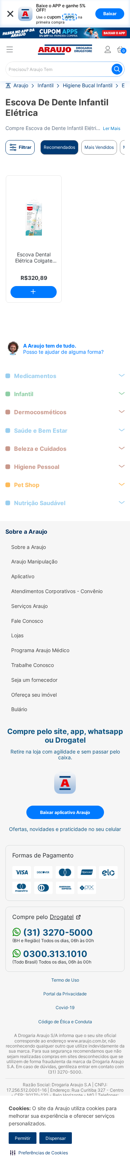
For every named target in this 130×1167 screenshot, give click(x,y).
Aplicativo (22, 576)
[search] (65, 69)
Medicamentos (35, 376)
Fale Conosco (27, 621)
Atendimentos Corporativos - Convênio (57, 591)
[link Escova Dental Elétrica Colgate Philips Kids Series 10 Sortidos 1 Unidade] (34, 217)
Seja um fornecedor (34, 680)
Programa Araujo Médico (40, 650)
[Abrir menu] (9, 50)
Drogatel (62, 917)
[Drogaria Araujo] (65, 50)
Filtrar (25, 147)
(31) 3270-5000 (57, 932)
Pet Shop (26, 485)
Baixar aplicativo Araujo (65, 812)
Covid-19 (65, 1007)
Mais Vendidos (99, 147)
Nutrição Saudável (39, 503)
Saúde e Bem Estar (41, 430)
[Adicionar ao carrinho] (33, 292)
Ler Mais (111, 128)
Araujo (20, 85)
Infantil (45, 85)
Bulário (19, 709)
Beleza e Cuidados (40, 448)
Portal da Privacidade (65, 993)
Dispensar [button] (56, 1138)
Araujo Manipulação (34, 561)
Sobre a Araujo (28, 547)
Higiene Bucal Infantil (87, 85)
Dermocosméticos (40, 412)
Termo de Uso (65, 980)
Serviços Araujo (29, 606)
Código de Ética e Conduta (65, 1021)
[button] (39, 1152)
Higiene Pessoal (36, 466)
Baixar (110, 13)
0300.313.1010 (54, 954)
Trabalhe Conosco (32, 665)
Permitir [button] (22, 1138)
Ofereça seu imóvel (34, 695)
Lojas (17, 635)
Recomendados (59, 147)
